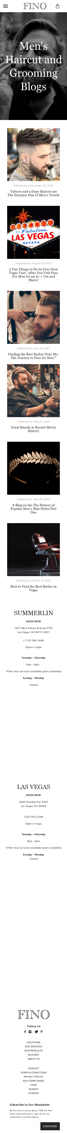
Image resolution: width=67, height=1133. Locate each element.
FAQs (33, 1085)
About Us (33, 1059)
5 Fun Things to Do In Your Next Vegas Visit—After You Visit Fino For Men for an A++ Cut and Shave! (33, 274)
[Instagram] (30, 1031)
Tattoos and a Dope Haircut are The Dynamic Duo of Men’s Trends (33, 193)
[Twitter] (36, 1031)
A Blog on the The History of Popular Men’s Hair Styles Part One (34, 508)
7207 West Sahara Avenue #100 (33, 628)
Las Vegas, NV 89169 (33, 806)
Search (33, 1089)
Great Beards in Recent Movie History (33, 429)
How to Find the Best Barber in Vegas (33, 588)
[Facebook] (25, 1031)
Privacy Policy (33, 1076)
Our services (33, 1046)
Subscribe (50, 1126)
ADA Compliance (33, 1080)
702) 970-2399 (34, 816)
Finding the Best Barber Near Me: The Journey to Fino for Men (33, 356)
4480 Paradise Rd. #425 (33, 802)
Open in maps (33, 647)
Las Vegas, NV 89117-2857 (33, 632)
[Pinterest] (41, 1031)
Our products (33, 1050)
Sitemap (33, 1093)
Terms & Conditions (34, 1072)
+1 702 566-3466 (33, 640)
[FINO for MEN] (34, 5)
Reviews (33, 1054)
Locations (33, 1042)
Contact (33, 1068)
